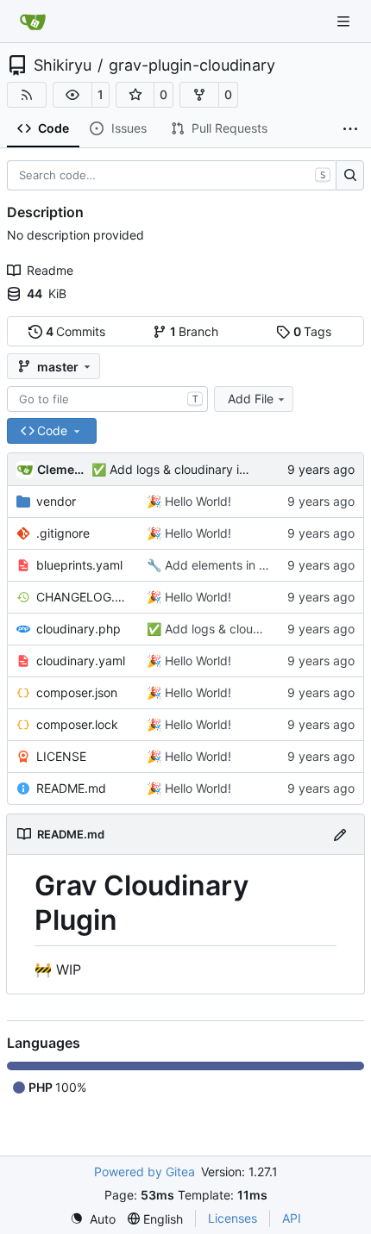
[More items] (350, 129)
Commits (76, 331)
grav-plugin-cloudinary (192, 65)
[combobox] (107, 399)
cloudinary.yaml (80, 660)
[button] (72, 95)
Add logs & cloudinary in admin (195, 469)
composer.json (76, 692)
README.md (71, 788)
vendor (56, 501)
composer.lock (77, 724)
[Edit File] (340, 834)
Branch (194, 331)
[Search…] (350, 175)
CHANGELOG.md (82, 596)
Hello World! (196, 501)
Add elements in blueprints (238, 565)
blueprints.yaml (79, 565)
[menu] (93, 1219)
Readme (50, 270)
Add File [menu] (251, 398)
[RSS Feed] (27, 95)
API (291, 1218)
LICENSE (61, 756)
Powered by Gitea (144, 1171)
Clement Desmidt (61, 469)
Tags (312, 331)
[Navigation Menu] (345, 21)
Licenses (232, 1218)
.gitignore (63, 533)
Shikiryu (62, 65)
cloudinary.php (78, 628)
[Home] (33, 21)
